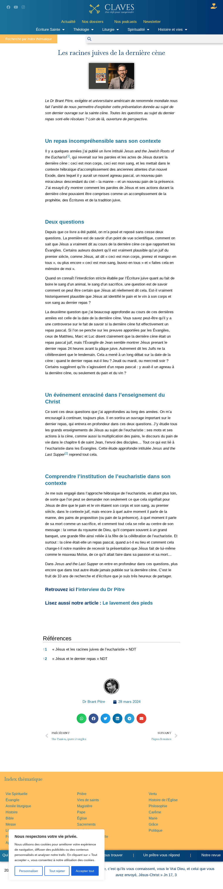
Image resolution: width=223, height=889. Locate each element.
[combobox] (157, 38)
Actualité (68, 22)
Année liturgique (18, 806)
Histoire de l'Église (163, 800)
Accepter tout (85, 871)
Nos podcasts (125, 22)
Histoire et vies (170, 29)
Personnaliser (28, 871)
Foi (8, 836)
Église (82, 818)
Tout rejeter (57, 871)
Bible (10, 818)
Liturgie (108, 29)
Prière (81, 794)
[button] (68, 157)
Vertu (153, 794)
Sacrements (86, 824)
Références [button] (57, 638)
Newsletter (152, 22)
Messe (11, 824)
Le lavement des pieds (128, 603)
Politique (155, 830)
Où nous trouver (109, 855)
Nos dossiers (92, 22)
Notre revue (210, 855)
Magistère (84, 806)
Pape (81, 812)
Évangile (12, 800)
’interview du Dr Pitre (101, 589)
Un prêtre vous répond (161, 855)
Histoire (12, 812)
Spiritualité (136, 29)
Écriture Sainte (48, 29)
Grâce (153, 824)
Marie (153, 818)
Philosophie (158, 806)
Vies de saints (88, 800)
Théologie (81, 29)
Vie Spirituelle (16, 794)
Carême (155, 812)
